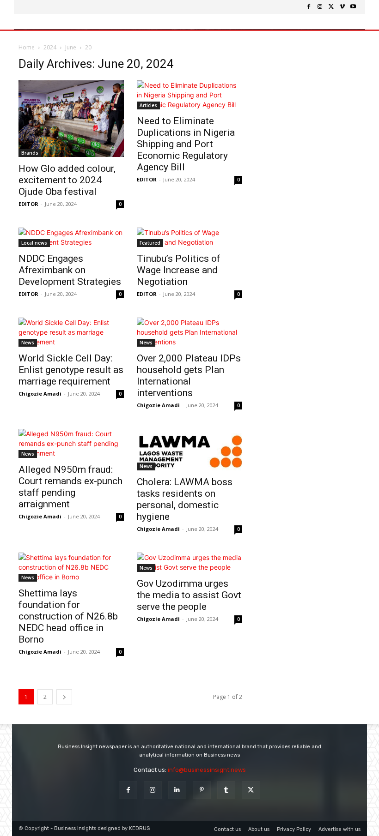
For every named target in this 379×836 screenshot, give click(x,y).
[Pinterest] (202, 790)
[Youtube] (353, 6)
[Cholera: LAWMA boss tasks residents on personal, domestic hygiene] (189, 449)
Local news (34, 243)
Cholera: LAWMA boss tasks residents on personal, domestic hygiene (184, 499)
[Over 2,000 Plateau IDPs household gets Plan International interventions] (189, 332)
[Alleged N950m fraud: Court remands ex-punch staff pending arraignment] (71, 443)
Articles (148, 105)
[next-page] (64, 696)
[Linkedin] (177, 790)
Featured (150, 243)
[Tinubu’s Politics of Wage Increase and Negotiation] (189, 237)
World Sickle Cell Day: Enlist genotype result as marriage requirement (70, 370)
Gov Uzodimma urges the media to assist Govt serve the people (189, 595)
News (27, 342)
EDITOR (28, 203)
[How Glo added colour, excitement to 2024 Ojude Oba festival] (71, 118)
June (70, 47)
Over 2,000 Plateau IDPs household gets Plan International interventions (189, 375)
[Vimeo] (342, 6)
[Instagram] (319, 6)
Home (26, 47)
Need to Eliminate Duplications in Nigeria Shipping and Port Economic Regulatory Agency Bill (186, 144)
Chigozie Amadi (39, 393)
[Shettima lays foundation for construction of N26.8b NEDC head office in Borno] (71, 567)
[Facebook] (308, 6)
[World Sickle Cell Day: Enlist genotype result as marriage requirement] (71, 332)
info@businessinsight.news (207, 769)
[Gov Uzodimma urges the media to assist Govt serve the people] (189, 562)
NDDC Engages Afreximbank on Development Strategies (69, 270)
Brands (29, 153)
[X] (330, 6)
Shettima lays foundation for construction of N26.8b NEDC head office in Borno (68, 616)
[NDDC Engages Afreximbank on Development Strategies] (71, 237)
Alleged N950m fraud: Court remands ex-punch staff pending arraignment (70, 487)
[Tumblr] (226, 790)
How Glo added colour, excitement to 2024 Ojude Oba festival (67, 180)
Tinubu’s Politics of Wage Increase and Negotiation (178, 270)
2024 (49, 47)
